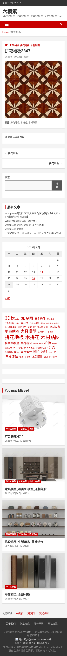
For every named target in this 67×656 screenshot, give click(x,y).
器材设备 (55, 326)
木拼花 (23, 122)
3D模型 (12, 318)
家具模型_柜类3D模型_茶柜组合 (26, 489)
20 (33, 278)
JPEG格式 (14, 45)
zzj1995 (27, 440)
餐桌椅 (27, 357)
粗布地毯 (40, 352)
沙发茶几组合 (42, 348)
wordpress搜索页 (14, 229)
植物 (47, 343)
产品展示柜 (9, 323)
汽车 (15, 348)
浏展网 (31, 613)
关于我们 (11, 623)
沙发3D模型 (29, 348)
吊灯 (46, 327)
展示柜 (41, 332)
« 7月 (7, 298)
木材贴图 (35, 45)
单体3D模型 (11, 429)
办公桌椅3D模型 (52, 323)
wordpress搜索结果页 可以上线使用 (24, 224)
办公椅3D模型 (10, 327)
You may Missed (17, 390)
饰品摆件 (37, 356)
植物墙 (55, 344)
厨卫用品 (22, 327)
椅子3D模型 (38, 344)
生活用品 (9, 352)
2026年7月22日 (13, 440)
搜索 (7, 177)
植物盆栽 (8, 348)
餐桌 (21, 357)
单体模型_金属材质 (17, 594)
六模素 (9, 11)
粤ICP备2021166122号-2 (36, 643)
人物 (17, 323)
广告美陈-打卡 (14, 436)
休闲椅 (24, 323)
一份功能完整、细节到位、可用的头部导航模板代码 (33, 233)
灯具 (52, 347)
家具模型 (28, 331)
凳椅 (42, 323)
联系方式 (25, 623)
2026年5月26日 (13, 493)
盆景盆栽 (26, 352)
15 (49, 272)
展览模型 (44, 613)
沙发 (21, 347)
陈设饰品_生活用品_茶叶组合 (24, 542)
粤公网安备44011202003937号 (35, 639)
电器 (16, 352)
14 (41, 272)
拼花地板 (24, 45)
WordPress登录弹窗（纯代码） (22, 220)
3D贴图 (27, 318)
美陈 (31, 429)
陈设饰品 (11, 356)
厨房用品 (31, 327)
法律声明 (39, 623)
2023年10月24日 (13, 56)
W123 (26, 493)
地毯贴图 (12, 331)
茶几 (51, 352)
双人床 (40, 327)
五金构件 (40, 318)
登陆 (10, 137)
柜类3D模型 (12, 343)
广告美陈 (49, 332)
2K (6, 45)
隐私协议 (53, 623)
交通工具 (50, 319)
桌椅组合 (26, 343)
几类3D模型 (34, 323)
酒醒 (26, 56)
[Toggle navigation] (6, 24)
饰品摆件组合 (50, 357)
